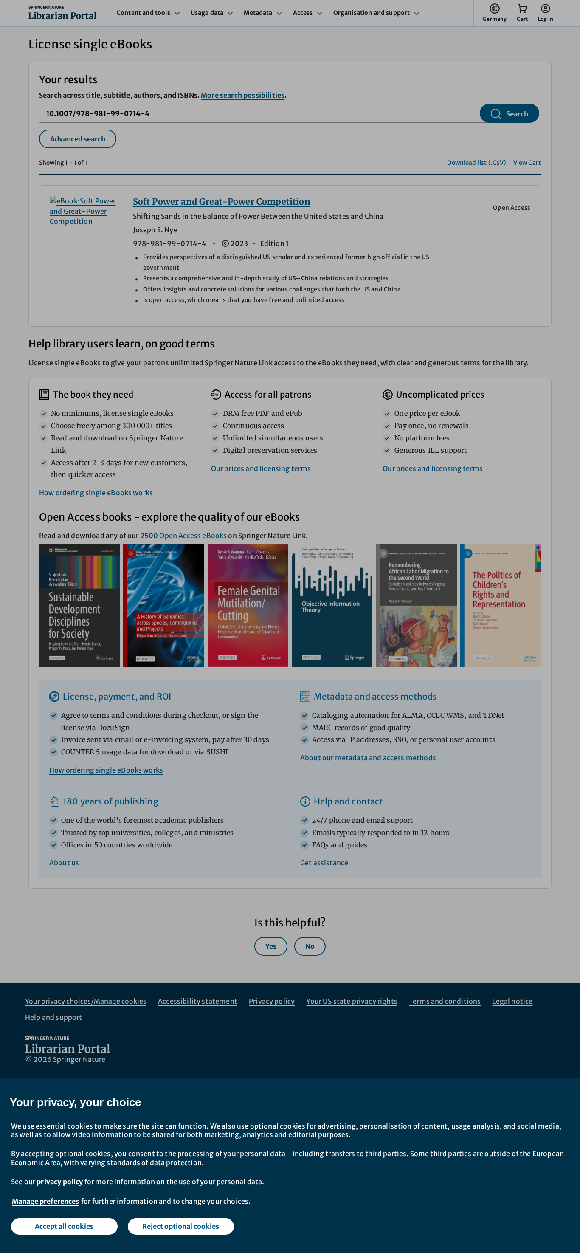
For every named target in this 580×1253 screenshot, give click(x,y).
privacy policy (60, 1181)
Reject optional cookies (180, 1226)
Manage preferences (45, 1201)
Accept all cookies (64, 1226)
